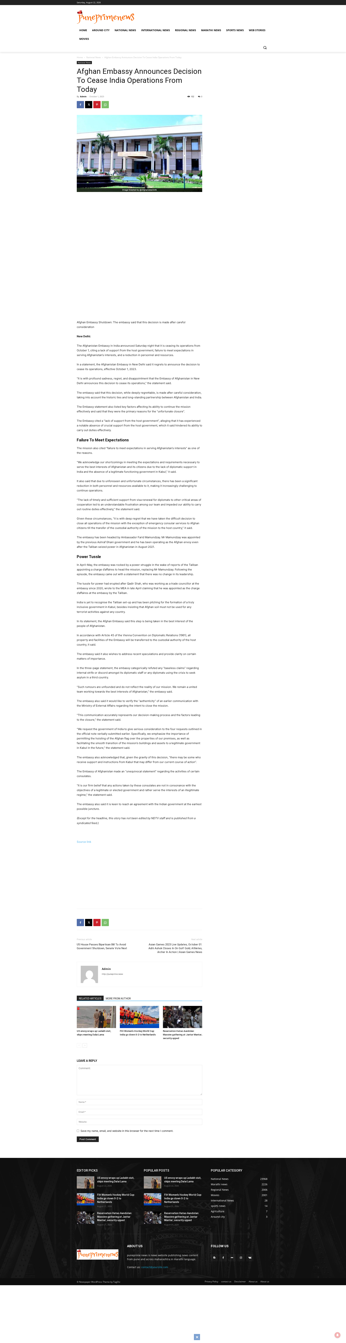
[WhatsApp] (105, 104)
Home (80, 57)
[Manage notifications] (337, 1335)
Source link (84, 841)
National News (93, 57)
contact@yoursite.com (154, 1267)
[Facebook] (80, 104)
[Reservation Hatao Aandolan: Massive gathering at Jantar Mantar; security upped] (182, 1017)
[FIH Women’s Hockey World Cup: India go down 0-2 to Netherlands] (139, 1017)
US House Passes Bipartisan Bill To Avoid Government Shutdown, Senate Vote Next (102, 946)
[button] (265, 47)
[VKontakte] (249, 1257)
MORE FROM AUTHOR (118, 998)
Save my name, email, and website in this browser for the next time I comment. (127, 1130)
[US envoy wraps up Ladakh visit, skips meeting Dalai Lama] (96, 1017)
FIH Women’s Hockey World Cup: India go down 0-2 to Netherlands (116, 1198)
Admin (83, 96)
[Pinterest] (97, 104)
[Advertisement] (144, 233)
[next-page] (85, 1045)
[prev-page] (79, 1045)
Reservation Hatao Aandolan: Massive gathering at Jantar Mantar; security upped (182, 1035)
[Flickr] (232, 1257)
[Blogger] (214, 1257)
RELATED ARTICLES (90, 998)
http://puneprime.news (112, 974)
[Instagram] (241, 1257)
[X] (88, 104)
